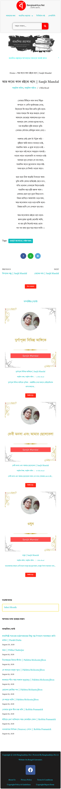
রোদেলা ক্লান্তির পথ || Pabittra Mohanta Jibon (22, 651)
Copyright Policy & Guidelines (19, 745)
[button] (26, 10)
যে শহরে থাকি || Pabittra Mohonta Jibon (20, 661)
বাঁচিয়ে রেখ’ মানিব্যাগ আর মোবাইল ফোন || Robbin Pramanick (29, 680)
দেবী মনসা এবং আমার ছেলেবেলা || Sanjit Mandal (30, 426)
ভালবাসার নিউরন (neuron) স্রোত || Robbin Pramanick (26, 690)
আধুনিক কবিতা (17, 49)
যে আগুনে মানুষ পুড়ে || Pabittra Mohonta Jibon (23, 631)
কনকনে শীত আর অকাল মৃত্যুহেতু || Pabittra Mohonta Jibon (28, 641)
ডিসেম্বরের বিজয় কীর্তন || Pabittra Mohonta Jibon (24, 621)
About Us (11, 741)
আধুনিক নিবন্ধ (20, 431)
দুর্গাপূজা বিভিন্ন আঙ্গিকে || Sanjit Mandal (30, 332)
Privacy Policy (26, 741)
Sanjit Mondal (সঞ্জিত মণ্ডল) (20, 202)
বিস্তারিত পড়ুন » (29, 357)
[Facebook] (23, 217)
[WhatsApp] (30, 217)
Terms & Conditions (45, 741)
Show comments (30, 247)
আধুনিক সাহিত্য (30, 49)
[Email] (38, 217)
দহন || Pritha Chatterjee (13, 611)
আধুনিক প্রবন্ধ (21, 337)
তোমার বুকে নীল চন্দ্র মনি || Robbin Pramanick (22, 670)
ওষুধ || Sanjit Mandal (30, 516)
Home (12, 34)
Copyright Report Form (45, 745)
